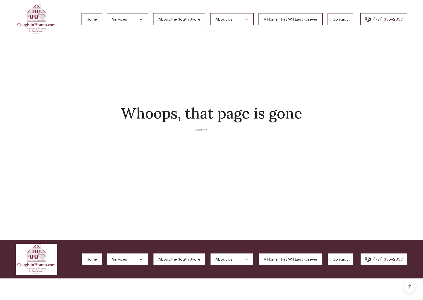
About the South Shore (179, 19)
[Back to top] (409, 286)
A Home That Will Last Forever (290, 19)
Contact (340, 19)
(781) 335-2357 (388, 19)
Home (92, 19)
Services (119, 19)
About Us (223, 19)
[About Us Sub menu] (246, 19)
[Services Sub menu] (141, 19)
